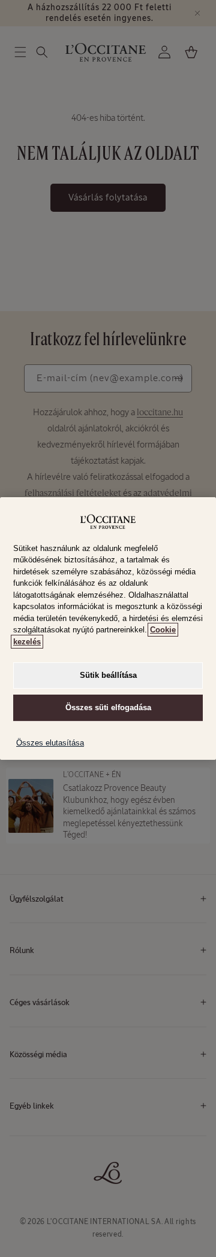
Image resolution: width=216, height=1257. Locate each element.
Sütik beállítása (108, 675)
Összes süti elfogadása (108, 707)
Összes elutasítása (50, 742)
